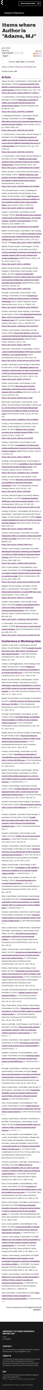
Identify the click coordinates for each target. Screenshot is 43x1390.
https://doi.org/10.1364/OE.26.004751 (18, 152)
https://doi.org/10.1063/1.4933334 (25, 242)
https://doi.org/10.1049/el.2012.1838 (17, 398)
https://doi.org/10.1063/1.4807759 (16, 345)
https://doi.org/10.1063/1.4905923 (16, 264)
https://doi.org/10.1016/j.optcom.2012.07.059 (21, 360)
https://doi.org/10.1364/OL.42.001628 (18, 208)
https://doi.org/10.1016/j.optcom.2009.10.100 (21, 507)
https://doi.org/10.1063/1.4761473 (16, 379)
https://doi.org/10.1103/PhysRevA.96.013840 (20, 168)
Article (10, 67)
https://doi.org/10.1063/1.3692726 (16, 457)
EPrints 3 (7, 1361)
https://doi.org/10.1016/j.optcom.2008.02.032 (21, 635)
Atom (39, 51)
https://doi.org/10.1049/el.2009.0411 (17, 544)
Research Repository (14, 13)
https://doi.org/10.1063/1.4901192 (16, 289)
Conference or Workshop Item (25, 67)
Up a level (6, 48)
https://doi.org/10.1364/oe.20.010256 (17, 438)
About (5, 1337)
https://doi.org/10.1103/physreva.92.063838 (20, 227)
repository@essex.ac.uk (22, 1351)
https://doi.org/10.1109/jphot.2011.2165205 (20, 473)
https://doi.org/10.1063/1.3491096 (16, 491)
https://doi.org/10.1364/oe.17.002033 (17, 598)
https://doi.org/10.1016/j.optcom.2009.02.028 (21, 582)
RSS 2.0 (38, 56)
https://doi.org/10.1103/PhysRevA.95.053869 (20, 186)
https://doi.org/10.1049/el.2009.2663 (17, 529)
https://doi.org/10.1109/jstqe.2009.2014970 (20, 619)
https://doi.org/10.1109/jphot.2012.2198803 (20, 419)
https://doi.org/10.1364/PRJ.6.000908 (17, 111)
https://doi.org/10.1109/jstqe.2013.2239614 (20, 307)
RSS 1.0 (38, 53)
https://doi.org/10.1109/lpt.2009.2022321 (19, 563)
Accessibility (7, 1339)
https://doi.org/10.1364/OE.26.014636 (18, 130)
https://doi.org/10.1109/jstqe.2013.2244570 (20, 326)
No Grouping (30, 62)
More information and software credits (25, 1365)
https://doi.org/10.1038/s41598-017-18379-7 (20, 93)
